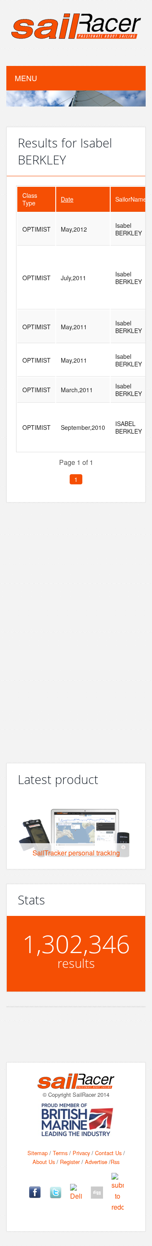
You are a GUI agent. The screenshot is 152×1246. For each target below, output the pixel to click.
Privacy (81, 1153)
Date (67, 199)
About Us (44, 1162)
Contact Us (108, 1153)
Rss (115, 1162)
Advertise (96, 1162)
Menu (26, 78)
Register (70, 1162)
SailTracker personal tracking (76, 853)
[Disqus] (76, 629)
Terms (60, 1153)
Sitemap (37, 1153)
